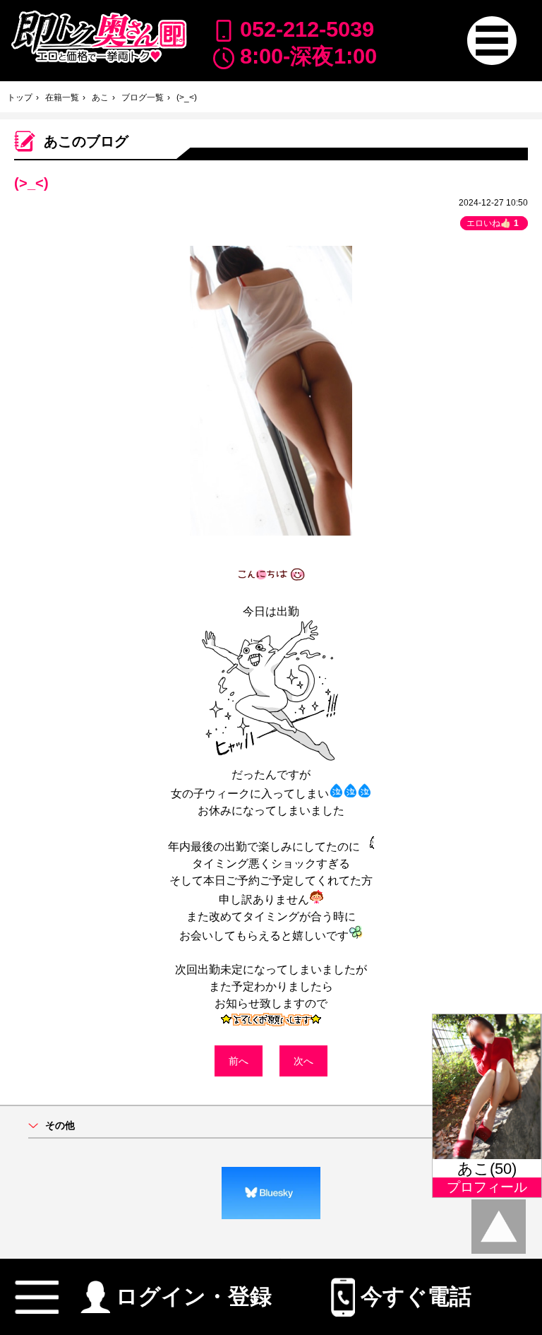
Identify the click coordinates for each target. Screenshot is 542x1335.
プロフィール (487, 1187)
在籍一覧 (62, 97)
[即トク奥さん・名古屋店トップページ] (98, 37)
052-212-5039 (307, 29)
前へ (238, 1061)
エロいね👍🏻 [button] (492, 223)
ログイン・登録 (194, 1292)
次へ (303, 1061)
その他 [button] (60, 1125)
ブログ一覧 (142, 97)
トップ (19, 97)
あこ (100, 97)
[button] (491, 40)
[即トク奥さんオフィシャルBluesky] (271, 1193)
